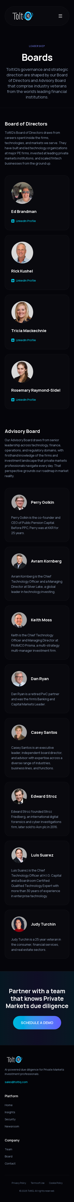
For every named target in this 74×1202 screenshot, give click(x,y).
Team (8, 1149)
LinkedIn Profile (26, 221)
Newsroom (12, 1126)
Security (10, 1119)
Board (8, 1156)
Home (9, 1105)
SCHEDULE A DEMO (37, 1022)
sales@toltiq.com (16, 1082)
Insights (10, 1112)
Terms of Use (37, 1183)
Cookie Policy (56, 1183)
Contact (10, 1163)
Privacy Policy (19, 1183)
